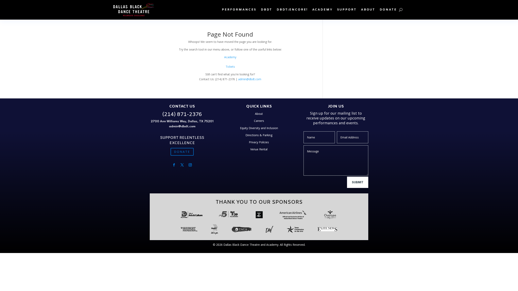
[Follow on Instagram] (190, 165)
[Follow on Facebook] (174, 165)
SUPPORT (347, 10)
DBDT (266, 10)
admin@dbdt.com (249, 79)
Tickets (230, 67)
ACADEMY (322, 10)
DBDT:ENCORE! (292, 10)
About (259, 114)
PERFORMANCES (239, 10)
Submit (357, 182)
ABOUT (368, 10)
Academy (230, 57)
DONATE (388, 10)
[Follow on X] (182, 165)
